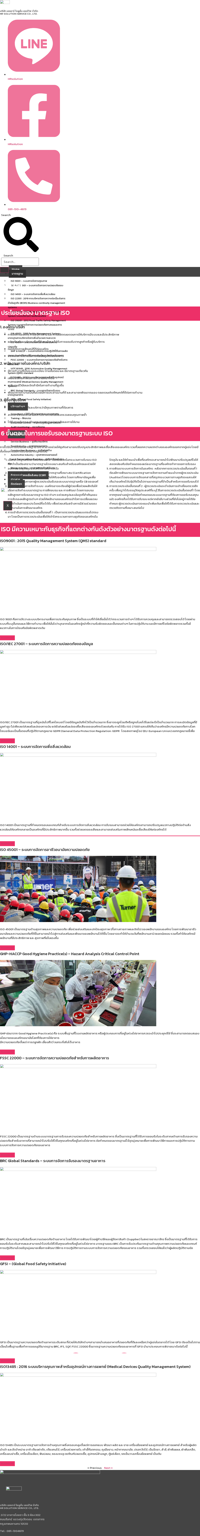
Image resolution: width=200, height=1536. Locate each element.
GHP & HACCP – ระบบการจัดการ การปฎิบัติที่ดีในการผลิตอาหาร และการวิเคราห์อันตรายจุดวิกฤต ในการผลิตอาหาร (38, 353)
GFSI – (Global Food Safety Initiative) (31, 399)
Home (15, 269)
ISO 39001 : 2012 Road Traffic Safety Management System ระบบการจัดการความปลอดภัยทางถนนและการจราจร (37, 325)
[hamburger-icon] (4, 270)
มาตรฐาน (17, 274)
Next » (108, 1468)
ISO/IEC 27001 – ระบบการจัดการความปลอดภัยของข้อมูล (35, 288)
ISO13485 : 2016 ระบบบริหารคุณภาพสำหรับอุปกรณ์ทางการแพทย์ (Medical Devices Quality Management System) (36, 382)
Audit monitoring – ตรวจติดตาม (28, 427)
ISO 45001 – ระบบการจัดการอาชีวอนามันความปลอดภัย (32, 345)
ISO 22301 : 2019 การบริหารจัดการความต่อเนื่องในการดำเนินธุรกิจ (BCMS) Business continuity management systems (36, 303)
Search (6, 214)
